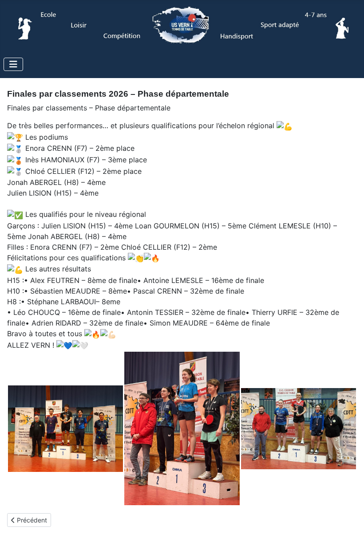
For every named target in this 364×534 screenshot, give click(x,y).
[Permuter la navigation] (13, 64)
